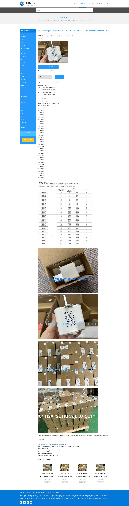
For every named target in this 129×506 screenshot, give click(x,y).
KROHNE (23, 122)
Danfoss (23, 93)
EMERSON (23, 82)
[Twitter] (24, 502)
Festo (22, 65)
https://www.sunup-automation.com (49, 455)
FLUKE (23, 53)
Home (75, 3)
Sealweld (23, 79)
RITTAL (23, 39)
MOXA (22, 125)
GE (22, 99)
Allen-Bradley (24, 88)
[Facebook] (21, 502)
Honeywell (23, 45)
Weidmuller (24, 56)
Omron (22, 73)
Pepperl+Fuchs (24, 51)
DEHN (22, 85)
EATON (47, 20)
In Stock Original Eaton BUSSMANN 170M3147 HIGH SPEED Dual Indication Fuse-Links (71, 20)
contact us (44, 70)
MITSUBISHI (24, 108)
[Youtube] (28, 502)
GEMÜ (22, 105)
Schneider (23, 68)
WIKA (22, 116)
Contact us (99, 3)
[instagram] (31, 502)
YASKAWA (23, 102)
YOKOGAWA (24, 34)
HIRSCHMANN (24, 96)
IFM (22, 90)
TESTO (23, 127)
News (106, 3)
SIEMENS (23, 36)
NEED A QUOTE (28, 139)
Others (22, 110)
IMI (22, 113)
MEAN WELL (24, 119)
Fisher (22, 76)
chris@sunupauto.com (47, 453)
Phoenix (23, 71)
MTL (22, 59)
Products (82, 3)
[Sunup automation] (28, 3)
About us (90, 3)
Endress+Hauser (25, 48)
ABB (22, 42)
